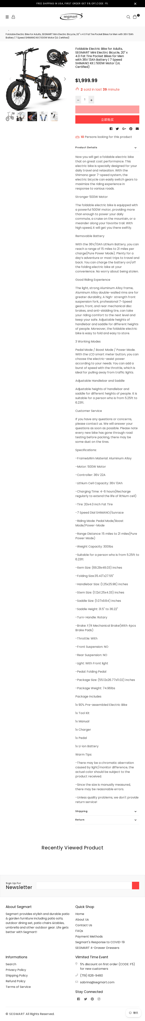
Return (80, 819)
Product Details (86, 147)
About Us (82, 919)
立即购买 (107, 120)
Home (79, 914)
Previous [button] (10, 79)
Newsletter (19, 886)
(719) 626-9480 (91, 975)
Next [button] (65, 79)
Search (11, 964)
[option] (38, 79)
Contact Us (83, 925)
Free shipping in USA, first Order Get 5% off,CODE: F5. (72, 3)
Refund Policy (15, 981)
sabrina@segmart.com (97, 982)
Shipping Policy (17, 975)
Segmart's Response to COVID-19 (100, 942)
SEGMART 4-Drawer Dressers (97, 948)
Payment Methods (89, 936)
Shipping (81, 811)
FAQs (79, 931)
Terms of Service (18, 987)
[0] (135, 17)
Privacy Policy (16, 970)
